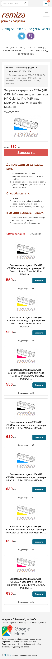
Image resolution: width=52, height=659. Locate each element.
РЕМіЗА (7, 655)
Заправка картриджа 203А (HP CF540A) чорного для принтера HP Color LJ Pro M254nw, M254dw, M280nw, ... (26, 270)
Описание (35, 234)
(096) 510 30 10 (14, 29)
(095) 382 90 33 (38, 29)
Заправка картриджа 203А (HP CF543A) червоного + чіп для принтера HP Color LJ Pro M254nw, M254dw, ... (26, 583)
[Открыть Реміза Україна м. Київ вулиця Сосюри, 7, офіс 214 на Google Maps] (16, 630)
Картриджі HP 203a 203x (20, 71)
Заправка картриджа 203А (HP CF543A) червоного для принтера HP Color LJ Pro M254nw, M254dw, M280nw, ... (26, 374)
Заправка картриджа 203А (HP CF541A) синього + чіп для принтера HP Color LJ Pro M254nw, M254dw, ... (26, 477)
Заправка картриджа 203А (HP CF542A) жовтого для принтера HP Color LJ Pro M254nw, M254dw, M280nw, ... (26, 322)
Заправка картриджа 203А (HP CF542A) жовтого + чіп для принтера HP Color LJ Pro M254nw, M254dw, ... (26, 529)
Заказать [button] (26, 152)
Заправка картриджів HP (26, 67)
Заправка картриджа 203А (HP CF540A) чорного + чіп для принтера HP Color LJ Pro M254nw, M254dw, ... (26, 425)
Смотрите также (15, 234)
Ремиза (9, 67)
